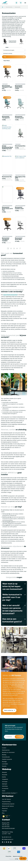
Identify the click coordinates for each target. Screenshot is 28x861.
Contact (4, 747)
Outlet (3, 790)
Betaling (4, 754)
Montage (4, 761)
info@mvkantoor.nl (8, 839)
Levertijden (5, 764)
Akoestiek (4, 774)
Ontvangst (4, 781)
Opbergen (4, 784)
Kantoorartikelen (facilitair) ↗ (9, 793)
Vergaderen (5, 779)
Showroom (5, 808)
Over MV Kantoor (6, 799)
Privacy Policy (8, 856)
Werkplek (4, 772)
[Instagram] (5, 842)
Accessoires (5, 788)
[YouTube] (11, 842)
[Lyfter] (16, 859)
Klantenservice (6, 750)
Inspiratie (4, 810)
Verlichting (4, 786)
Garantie (4, 766)
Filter (5, 56)
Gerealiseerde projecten (8, 804)
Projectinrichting (6, 801)
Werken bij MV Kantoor (8, 806)
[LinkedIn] (7, 842)
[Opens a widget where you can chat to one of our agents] (23, 858)
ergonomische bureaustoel (10, 294)
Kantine (4, 777)
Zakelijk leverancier (7, 759)
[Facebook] (3, 842)
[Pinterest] (9, 842)
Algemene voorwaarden (17, 856)
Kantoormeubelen (9, 7)
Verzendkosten (6, 757)
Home (4, 7)
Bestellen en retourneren (8, 752)
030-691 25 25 (7, 837)
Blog (3, 813)
